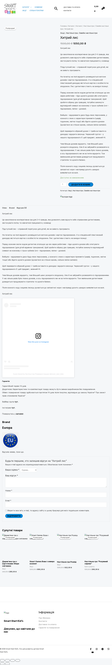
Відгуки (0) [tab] (22, 208)
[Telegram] (103, 649)
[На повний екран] (7, 660)
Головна (63, 26)
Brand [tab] (11, 208)
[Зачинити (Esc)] (17, 660)
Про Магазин (44, 618)
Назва (8, 490)
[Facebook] (91, 649)
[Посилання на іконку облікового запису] (107, 9)
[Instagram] (97, 649)
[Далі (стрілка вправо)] (7, 664)
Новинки (38, 7)
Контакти (67, 10)
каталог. (20, 414)
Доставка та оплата (72, 7)
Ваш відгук (11, 475)
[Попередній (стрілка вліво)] (2, 664)
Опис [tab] (4, 208)
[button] (30, 7)
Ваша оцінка (12, 469)
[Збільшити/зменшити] (2, 660)
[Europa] (66, 196)
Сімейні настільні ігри (88, 33)
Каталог (25, 7)
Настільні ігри (89, 26)
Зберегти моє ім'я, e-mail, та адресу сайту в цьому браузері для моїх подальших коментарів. (48, 510)
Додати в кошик (80, 184)
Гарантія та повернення (49, 628)
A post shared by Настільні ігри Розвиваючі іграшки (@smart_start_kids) (38, 374)
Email (8, 501)
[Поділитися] (12, 660)
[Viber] (108, 649)
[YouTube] (93, 652)
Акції (24, 10)
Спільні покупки (36, 10)
